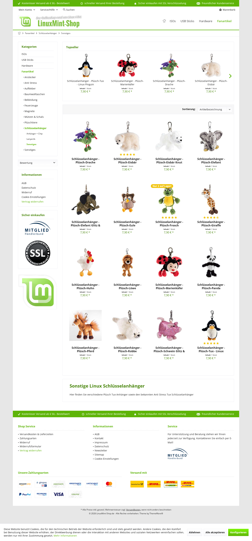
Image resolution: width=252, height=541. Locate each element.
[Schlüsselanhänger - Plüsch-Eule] (127, 199)
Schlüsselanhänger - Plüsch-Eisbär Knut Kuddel (169, 160)
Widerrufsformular (30, 446)
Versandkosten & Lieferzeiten (36, 434)
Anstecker (30, 77)
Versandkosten (133, 509)
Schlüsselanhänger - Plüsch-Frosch (169, 223)
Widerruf (27, 192)
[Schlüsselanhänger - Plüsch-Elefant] (211, 136)
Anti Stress (30, 82)
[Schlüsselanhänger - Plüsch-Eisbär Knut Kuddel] (169, 136)
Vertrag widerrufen (33, 201)
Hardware (27, 65)
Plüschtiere (30, 122)
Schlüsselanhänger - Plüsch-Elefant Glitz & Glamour (85, 223)
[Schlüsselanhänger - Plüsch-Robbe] (127, 325)
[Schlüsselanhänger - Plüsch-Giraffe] (211, 199)
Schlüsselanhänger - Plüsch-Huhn (85, 286)
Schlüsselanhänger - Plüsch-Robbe (127, 349)
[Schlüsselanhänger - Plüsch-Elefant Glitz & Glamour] (85, 199)
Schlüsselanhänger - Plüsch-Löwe (127, 286)
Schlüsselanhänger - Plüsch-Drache (169, 82)
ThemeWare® (156, 513)
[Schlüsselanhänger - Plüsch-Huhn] (85, 262)
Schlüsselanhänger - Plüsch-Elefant (211, 160)
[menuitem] (228, 10)
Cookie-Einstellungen (34, 197)
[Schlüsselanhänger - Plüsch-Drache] (169, 66)
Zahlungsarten (28, 438)
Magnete (29, 111)
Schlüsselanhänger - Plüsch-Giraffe (211, 223)
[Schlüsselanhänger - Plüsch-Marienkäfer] (127, 66)
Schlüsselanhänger (35, 128)
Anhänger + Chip (34, 133)
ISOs (24, 54)
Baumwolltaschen (34, 94)
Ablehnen (194, 532)
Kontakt (99, 438)
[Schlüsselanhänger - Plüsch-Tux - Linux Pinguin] (85, 66)
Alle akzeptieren (215, 532)
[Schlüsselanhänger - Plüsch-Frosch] (169, 199)
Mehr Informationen (65, 535)
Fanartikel (28, 71)
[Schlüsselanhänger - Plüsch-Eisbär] (211, 66)
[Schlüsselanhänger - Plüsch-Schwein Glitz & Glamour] (169, 325)
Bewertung (26, 162)
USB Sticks (27, 59)
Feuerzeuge (31, 105)
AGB (24, 183)
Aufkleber (30, 88)
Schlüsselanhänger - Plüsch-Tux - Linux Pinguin (85, 82)
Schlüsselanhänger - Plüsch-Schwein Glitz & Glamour (169, 349)
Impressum (101, 442)
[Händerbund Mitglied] (38, 228)
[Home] (164, 21)
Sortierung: (188, 109)
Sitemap (99, 454)
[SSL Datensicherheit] (38, 253)
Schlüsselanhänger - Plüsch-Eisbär (211, 82)
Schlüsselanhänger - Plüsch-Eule (127, 223)
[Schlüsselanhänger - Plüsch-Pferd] (85, 325)
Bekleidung (30, 99)
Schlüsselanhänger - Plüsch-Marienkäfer (127, 82)
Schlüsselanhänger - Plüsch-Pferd (85, 349)
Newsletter (101, 450)
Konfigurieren (238, 532)
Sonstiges (31, 144)
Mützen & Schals (34, 116)
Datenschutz (29, 187)
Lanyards (30, 138)
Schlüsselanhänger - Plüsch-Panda (211, 286)
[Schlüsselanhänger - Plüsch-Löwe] (127, 262)
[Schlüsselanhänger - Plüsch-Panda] (211, 262)
